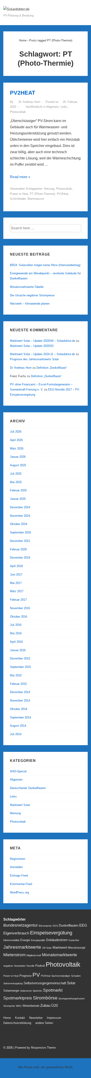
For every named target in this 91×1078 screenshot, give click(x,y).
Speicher (37, 990)
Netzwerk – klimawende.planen (29, 303)
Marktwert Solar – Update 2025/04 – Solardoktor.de (42, 340)
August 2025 (18, 465)
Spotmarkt (53, 990)
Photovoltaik (18, 112)
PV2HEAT (22, 92)
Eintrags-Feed (19, 875)
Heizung (49, 188)
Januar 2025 (18, 498)
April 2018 (16, 566)
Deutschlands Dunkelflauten (28, 788)
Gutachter (73, 940)
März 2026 (16, 448)
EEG (83, 925)
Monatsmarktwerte (59, 954)
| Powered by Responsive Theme (34, 1047)
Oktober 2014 (18, 709)
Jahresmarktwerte (22, 947)
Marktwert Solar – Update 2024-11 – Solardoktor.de (42, 354)
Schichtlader (18, 198)
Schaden (76, 975)
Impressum (54, 1017)
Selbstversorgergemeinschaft (45, 983)
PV (36, 975)
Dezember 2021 (20, 541)
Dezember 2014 (20, 692)
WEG (19, 1006)
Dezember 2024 (20, 507)
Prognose (25, 975)
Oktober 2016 (18, 616)
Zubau (45, 1005)
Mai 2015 (16, 675)
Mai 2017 (16, 583)
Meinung (15, 813)
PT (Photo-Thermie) (42, 193)
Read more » (20, 177)
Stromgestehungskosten (71, 998)
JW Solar (47, 947)
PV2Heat (62, 193)
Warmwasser (35, 198)
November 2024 (20, 515)
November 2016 (20, 608)
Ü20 (54, 1005)
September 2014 (20, 717)
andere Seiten (44, 1023)
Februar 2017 (18, 599)
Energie (25, 940)
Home (7, 1017)
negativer (8, 965)
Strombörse (45, 997)
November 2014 (20, 700)
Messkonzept (76, 947)
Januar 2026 (18, 456)
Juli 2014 (15, 734)
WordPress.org (19, 892)
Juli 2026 (15, 431)
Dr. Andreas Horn (21, 367)
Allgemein (52, 106)
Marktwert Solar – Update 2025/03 (31, 346)
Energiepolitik (38, 940)
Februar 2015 (18, 683)
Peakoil (40, 965)
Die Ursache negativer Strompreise (32, 295)
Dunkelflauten (68, 925)
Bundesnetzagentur (20, 925)
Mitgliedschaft (34, 955)
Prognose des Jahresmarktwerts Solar (34, 359)
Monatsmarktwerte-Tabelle (27, 287)
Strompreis (9, 1006)
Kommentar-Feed (21, 884)
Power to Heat (19, 193)
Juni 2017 (16, 574)
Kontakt (20, 1017)
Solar (71, 983)
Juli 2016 (15, 624)
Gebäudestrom (57, 940)
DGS (55, 925)
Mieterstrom (14, 954)
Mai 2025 (16, 482)
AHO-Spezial (18, 771)
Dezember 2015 (20, 658)
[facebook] (16, 1036)
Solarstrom (26, 990)
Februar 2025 (18, 490)
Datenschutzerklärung (17, 1023)
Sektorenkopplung (13, 983)
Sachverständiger (60, 975)
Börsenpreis (45, 925)
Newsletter (20, 965)
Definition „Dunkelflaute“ (51, 367)
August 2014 (18, 725)
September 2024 (20, 532)
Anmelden (16, 867)
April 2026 (16, 440)
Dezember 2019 (20, 557)
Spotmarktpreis (17, 998)
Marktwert (60, 947)
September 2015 (20, 667)
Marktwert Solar (20, 805)
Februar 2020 (18, 549)
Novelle (30, 965)
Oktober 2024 (18, 524)
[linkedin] (25, 1036)
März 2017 (16, 591)
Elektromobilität (11, 940)
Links (64, 106)
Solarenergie (11, 990)
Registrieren (17, 858)
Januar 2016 (18, 650)
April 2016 (16, 641)
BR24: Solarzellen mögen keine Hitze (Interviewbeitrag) (45, 265)
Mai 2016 (16, 633)
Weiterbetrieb (31, 1005)
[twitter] (6, 1036)
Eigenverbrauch (16, 933)
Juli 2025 (15, 473)
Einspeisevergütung (51, 933)
